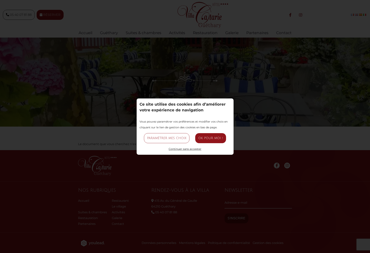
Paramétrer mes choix (166, 138)
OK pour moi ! (210, 138)
